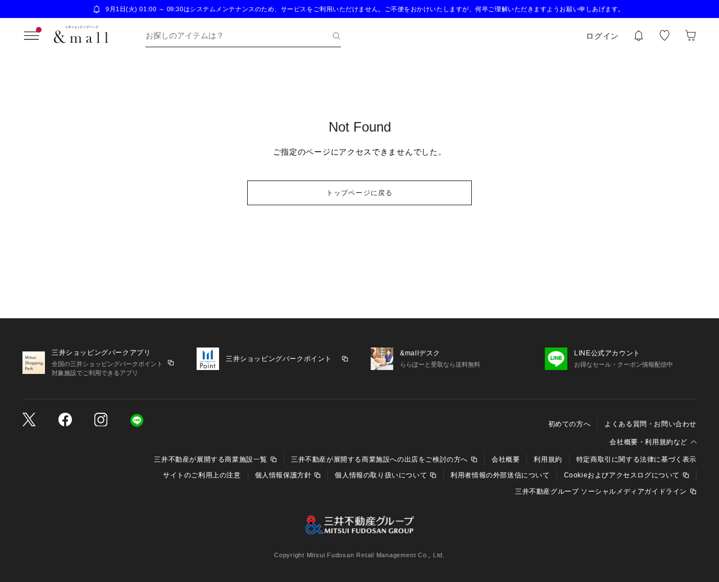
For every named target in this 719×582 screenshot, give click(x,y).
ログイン (602, 36)
